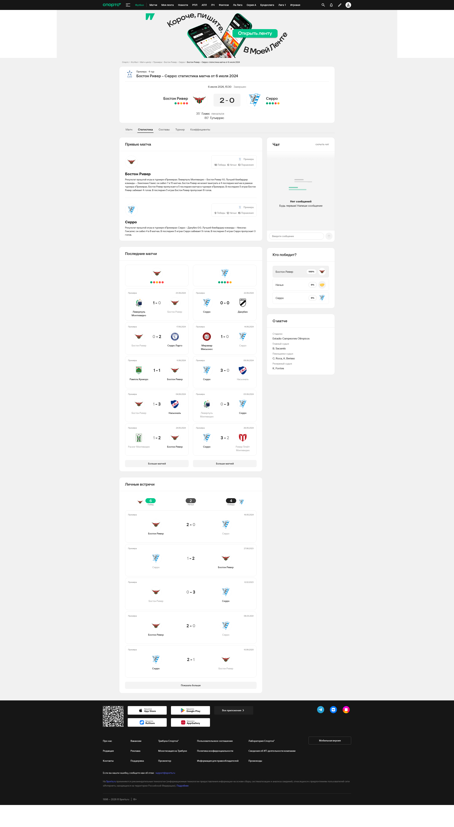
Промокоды (255, 760)
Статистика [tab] (145, 129)
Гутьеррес (217, 118)
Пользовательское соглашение (215, 740)
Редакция (108, 750)
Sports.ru (111, 781)
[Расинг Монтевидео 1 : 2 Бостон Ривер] (176, 103)
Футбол (134, 62)
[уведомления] (331, 5)
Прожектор (164, 760)
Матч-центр (145, 62)
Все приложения (231, 710)
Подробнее (183, 785)
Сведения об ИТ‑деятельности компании (271, 750)
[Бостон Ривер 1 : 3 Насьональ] (178, 103)
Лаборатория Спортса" (261, 740)
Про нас (107, 740)
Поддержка (137, 760)
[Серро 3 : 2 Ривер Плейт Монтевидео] (267, 103)
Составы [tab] (164, 129)
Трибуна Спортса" (168, 740)
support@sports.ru (165, 772)
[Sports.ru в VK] (334, 710)
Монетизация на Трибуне (172, 750)
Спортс (125, 62)
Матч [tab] (129, 129)
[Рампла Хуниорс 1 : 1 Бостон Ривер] (181, 103)
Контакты (108, 760)
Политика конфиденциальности (215, 750)
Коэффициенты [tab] (200, 129)
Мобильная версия (330, 740)
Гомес (206, 113)
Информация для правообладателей (218, 760)
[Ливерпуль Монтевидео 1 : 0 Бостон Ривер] (187, 103)
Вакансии (136, 740)
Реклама (135, 750)
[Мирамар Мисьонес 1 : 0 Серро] (276, 103)
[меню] (128, 5)
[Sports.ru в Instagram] (347, 710)
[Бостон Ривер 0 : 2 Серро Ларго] (184, 103)
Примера (157, 62)
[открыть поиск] (323, 5)
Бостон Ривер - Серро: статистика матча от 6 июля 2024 (213, 62)
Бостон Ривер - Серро (174, 62)
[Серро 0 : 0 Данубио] (278, 103)
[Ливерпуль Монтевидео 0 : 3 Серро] (270, 103)
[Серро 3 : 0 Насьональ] (273, 103)
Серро (272, 98)
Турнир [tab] (180, 129)
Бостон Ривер (175, 98)
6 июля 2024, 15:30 (219, 86)
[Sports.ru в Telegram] (321, 710)
